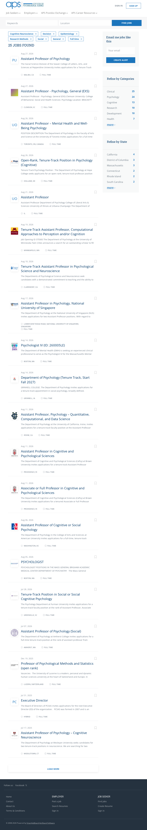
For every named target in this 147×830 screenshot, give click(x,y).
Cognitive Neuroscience (21, 33)
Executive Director (34, 700)
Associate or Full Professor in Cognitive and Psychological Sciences (52, 490)
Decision (47, 33)
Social (40, 39)
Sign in (119, 5)
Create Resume (105, 806)
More (110, 124)
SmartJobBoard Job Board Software (41, 823)
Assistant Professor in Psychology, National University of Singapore (52, 305)
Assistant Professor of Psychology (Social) (51, 631)
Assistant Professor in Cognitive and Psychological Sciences (47, 453)
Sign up (133, 5)
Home (9, 796)
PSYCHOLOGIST (32, 562)
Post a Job (56, 801)
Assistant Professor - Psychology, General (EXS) (55, 91)
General (57, 39)
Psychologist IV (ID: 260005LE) (43, 345)
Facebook (19, 785)
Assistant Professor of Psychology (45, 58)
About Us (10, 806)
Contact (9, 801)
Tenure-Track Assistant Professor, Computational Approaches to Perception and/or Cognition (57, 231)
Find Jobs (127, 23)
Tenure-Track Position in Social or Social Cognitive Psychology (50, 596)
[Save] (92, 54)
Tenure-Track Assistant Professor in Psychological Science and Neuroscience (57, 268)
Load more (53, 769)
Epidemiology (67, 33)
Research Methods (19, 39)
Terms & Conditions (15, 810)
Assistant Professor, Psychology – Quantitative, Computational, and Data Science (55, 416)
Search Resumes (60, 806)
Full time (74, 39)
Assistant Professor (35, 197)
